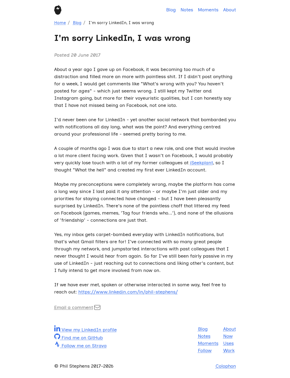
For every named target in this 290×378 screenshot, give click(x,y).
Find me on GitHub (81, 338)
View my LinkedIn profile (88, 330)
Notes (187, 10)
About (229, 10)
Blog (171, 10)
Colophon (225, 366)
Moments (208, 10)
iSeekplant (201, 162)
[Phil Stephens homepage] (57, 10)
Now (228, 336)
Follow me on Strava (83, 345)
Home (60, 22)
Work (229, 350)
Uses (228, 343)
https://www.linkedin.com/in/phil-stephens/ (128, 292)
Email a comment (73, 307)
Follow (205, 350)
